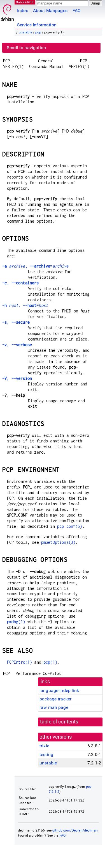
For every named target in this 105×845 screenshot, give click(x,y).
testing (46, 754)
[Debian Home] (7, 11)
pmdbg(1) (16, 621)
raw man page (53, 707)
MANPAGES (25, 2)
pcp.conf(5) (69, 526)
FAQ (77, 10)
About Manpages (50, 10)
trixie (44, 745)
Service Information (37, 25)
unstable (25, 32)
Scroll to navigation (26, 47)
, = (35, 266)
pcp (38, 32)
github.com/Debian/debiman (75, 830)
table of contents (59, 722)
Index (22, 10)
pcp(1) (50, 662)
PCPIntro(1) (19, 662)
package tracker (55, 699)
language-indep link (59, 690)
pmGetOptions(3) (58, 542)
